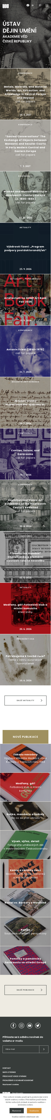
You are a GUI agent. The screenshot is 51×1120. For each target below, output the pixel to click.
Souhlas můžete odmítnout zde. (25, 1116)
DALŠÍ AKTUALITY (25, 700)
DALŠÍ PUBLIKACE (25, 990)
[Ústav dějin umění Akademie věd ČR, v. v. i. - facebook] (13, 1025)
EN (32, 5)
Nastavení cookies (11, 1084)
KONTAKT (7, 1068)
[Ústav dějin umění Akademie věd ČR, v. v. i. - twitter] (38, 1025)
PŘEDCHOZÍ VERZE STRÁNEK (14, 1076)
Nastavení (16, 1110)
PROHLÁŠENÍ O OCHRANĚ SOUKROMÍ (18, 1080)
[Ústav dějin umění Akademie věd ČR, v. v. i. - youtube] (29, 1025)
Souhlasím (34, 1110)
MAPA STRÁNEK (9, 1072)
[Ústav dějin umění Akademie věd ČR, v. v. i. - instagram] (21, 1025)
